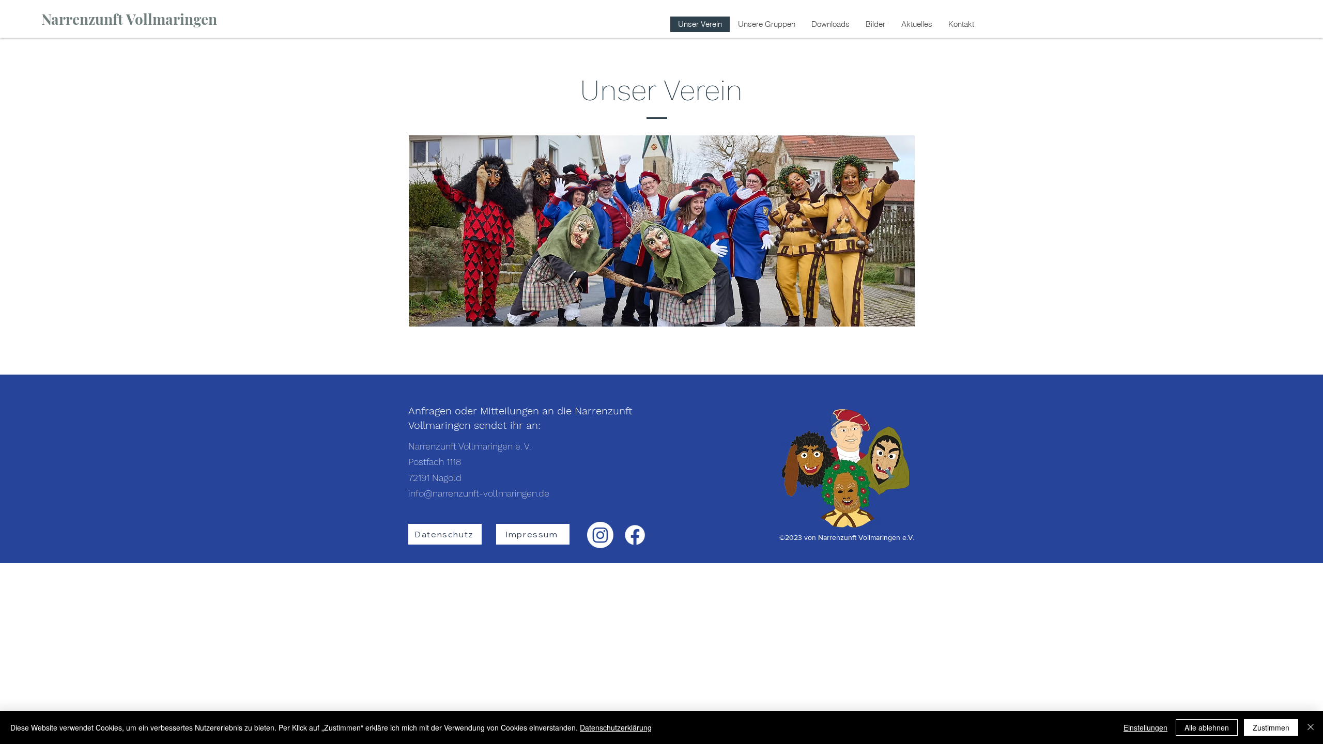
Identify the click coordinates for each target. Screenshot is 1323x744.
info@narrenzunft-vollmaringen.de (478, 493)
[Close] (1310, 727)
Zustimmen (1271, 727)
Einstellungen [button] (1145, 727)
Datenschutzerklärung (616, 727)
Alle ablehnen (1206, 727)
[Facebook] (635, 535)
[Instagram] (600, 535)
